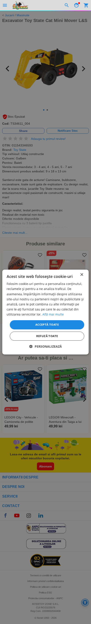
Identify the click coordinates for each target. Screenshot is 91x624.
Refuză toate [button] (47, 336)
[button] (45, 346)
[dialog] (45, 312)
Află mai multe (53, 314)
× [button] (81, 274)
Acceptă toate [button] (47, 325)
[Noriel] (20, 5)
